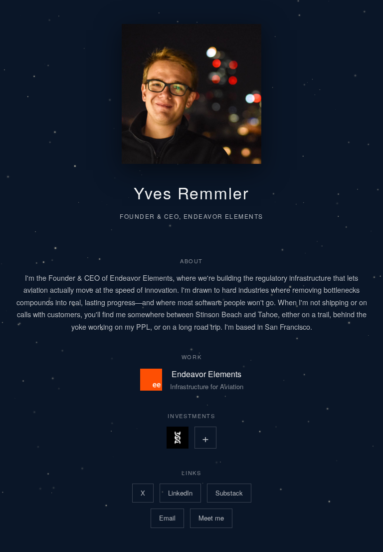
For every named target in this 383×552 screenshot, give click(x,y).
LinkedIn (180, 493)
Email (167, 518)
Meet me (211, 518)
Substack (229, 493)
